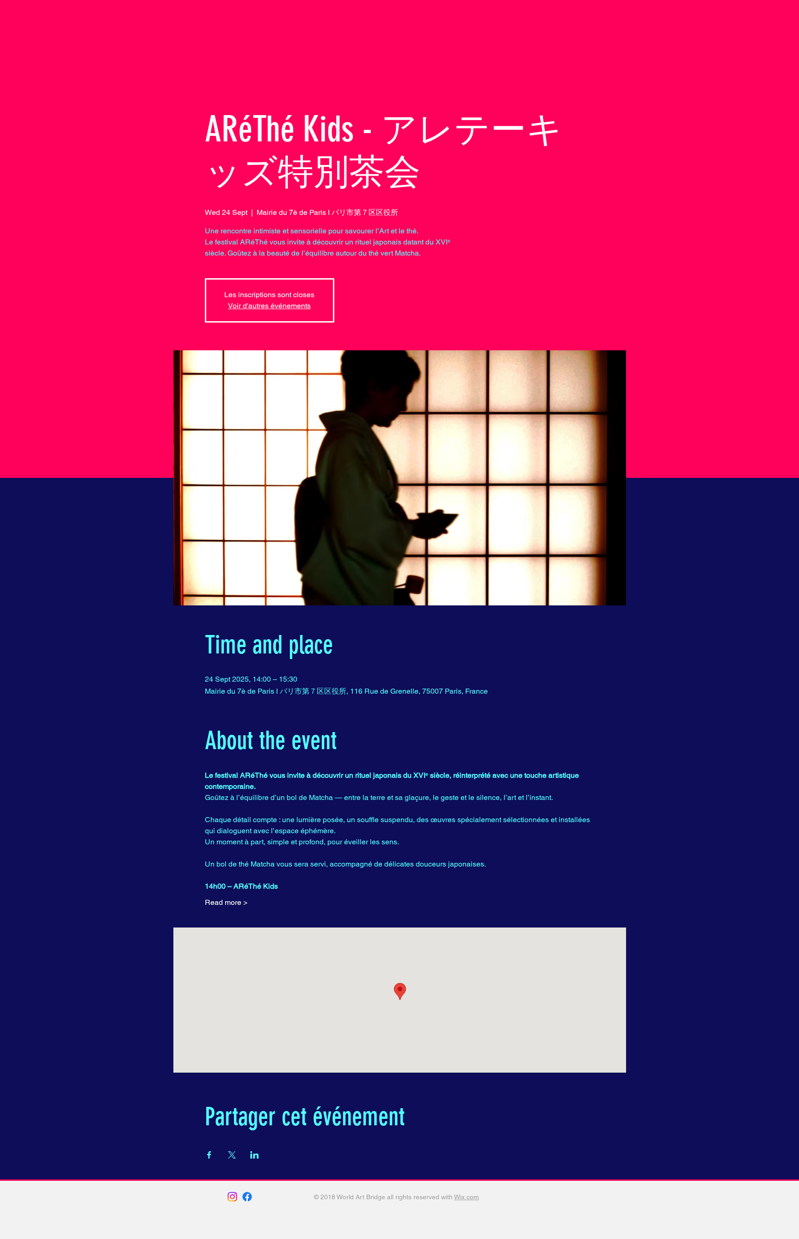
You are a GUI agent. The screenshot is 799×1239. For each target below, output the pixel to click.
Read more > (226, 902)
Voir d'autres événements (269, 305)
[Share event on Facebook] (209, 1155)
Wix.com (466, 1197)
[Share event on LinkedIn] (254, 1155)
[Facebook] (247, 1196)
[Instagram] (232, 1196)
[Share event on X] (231, 1155)
